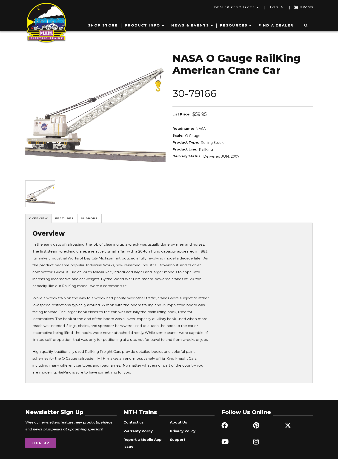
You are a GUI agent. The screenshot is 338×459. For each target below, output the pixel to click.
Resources (234, 25)
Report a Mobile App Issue (142, 443)
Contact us (133, 422)
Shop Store (103, 25)
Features (64, 218)
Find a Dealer (275, 25)
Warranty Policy (138, 431)
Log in (277, 7)
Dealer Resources (234, 7)
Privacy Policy (182, 431)
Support (89, 218)
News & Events (190, 25)
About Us (178, 422)
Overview (38, 218)
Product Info (142, 25)
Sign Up (41, 443)
